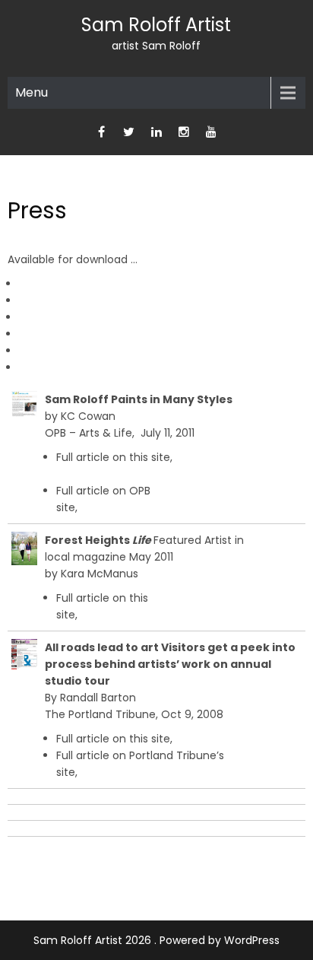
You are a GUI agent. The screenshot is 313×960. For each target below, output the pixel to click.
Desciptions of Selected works (98, 350)
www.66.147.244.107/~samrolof (137, 474)
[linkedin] (156, 132)
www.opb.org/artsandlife (142, 507)
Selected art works (68, 334)
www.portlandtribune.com (149, 772)
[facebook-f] (101, 132)
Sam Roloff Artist (156, 24)
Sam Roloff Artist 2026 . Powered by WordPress (156, 940)
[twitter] (129, 132)
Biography (45, 283)
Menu (31, 92)
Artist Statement (63, 300)
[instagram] (183, 132)
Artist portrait (54, 317)
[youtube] (211, 132)
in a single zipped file (113, 367)
